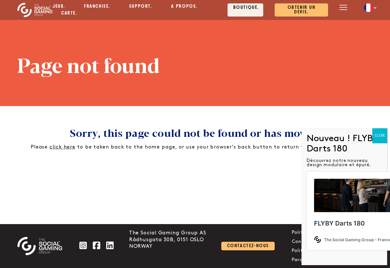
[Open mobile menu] (343, 7)
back (244, 147)
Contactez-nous (248, 246)
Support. (140, 6)
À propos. (184, 6)
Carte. (69, 13)
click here (62, 147)
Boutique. (246, 7)
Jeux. (59, 6)
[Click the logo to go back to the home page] (35, 10)
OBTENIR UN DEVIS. (301, 9)
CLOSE (380, 135)
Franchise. (97, 6)
